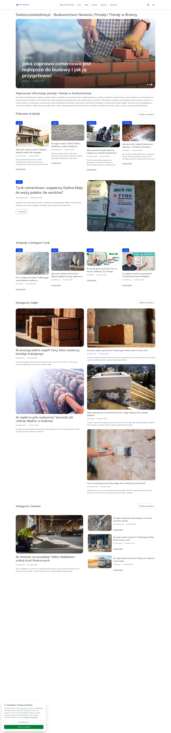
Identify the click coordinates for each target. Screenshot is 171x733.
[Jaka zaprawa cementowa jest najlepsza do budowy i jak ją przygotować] (85, 53)
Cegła (86, 5)
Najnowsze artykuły (67, 5)
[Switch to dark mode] (153, 5)
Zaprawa (103, 5)
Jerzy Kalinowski (21, 156)
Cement (94, 5)
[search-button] (148, 5)
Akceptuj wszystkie (24, 727)
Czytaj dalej (21, 212)
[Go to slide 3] (151, 84)
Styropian (113, 5)
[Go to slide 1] (147, 84)
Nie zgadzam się (23, 722)
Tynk (79, 5)
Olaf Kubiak (25, 81)
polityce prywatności (31, 717)
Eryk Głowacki (55, 280)
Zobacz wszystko (146, 114)
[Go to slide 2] (149, 84)
